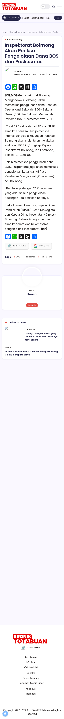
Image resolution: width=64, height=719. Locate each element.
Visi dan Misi (31, 667)
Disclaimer (31, 657)
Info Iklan (31, 662)
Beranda (31, 693)
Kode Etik (31, 688)
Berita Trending (31, 678)
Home (5, 32)
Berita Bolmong (17, 32)
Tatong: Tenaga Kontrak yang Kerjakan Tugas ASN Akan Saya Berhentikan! (41, 336)
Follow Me (32, 305)
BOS (18, 257)
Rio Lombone (46, 257)
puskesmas (29, 257)
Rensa (19, 71)
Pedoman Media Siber (31, 683)
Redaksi (30, 673)
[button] (45, 6)
